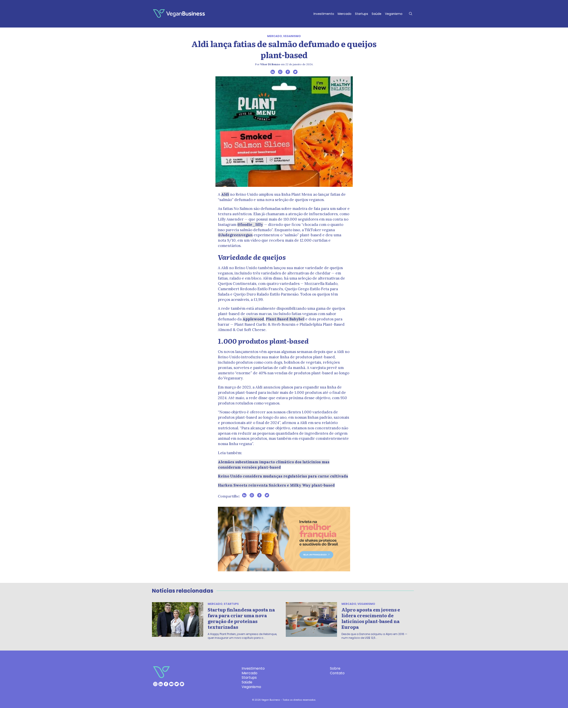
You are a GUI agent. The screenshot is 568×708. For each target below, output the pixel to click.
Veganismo (393, 14)
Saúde (376, 14)
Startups (361, 14)
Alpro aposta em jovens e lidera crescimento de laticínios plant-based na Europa (370, 618)
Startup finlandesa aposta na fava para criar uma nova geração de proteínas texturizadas (241, 618)
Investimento (324, 14)
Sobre (335, 668)
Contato (337, 673)
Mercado (344, 14)
